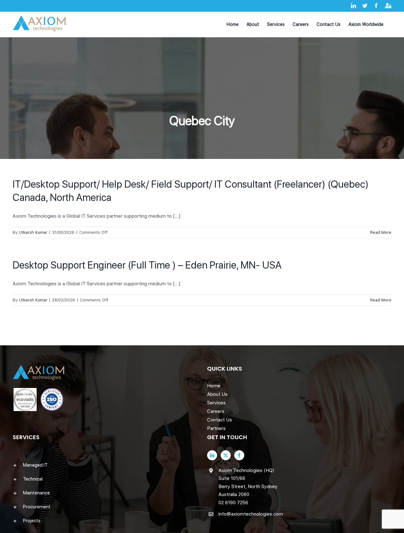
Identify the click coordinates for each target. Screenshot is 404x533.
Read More (380, 232)
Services (216, 403)
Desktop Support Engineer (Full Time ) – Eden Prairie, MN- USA (147, 265)
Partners (216, 428)
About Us (217, 394)
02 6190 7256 (233, 503)
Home (213, 386)
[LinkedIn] (212, 455)
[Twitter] (226, 455)
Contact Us (219, 420)
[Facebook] (239, 455)
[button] (105, 465)
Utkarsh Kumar (33, 232)
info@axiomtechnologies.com (250, 514)
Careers (215, 411)
